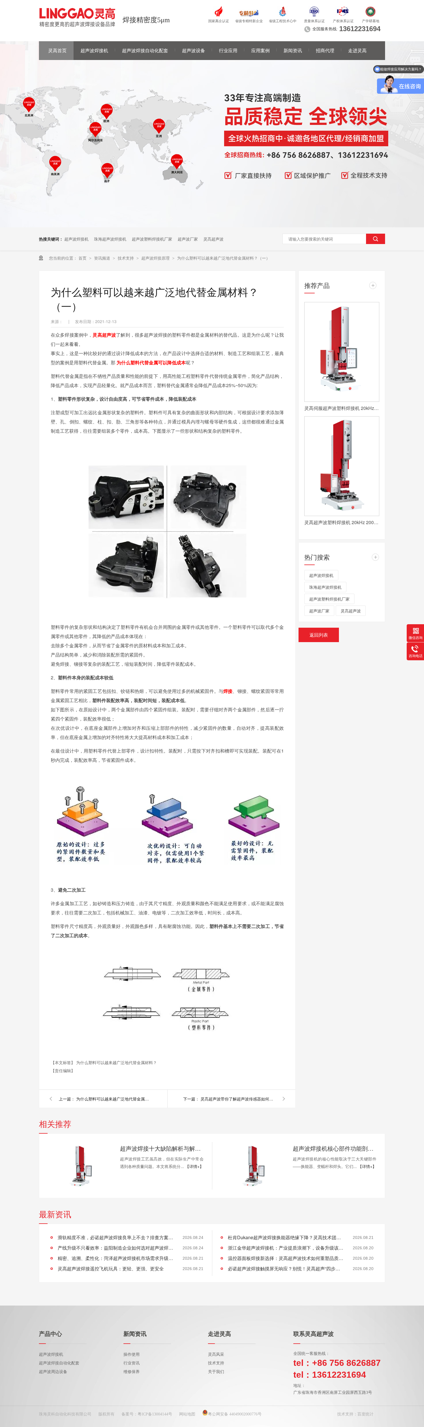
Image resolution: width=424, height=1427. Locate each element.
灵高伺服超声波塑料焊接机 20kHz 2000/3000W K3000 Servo (341, 408)
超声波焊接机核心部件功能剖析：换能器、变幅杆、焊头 (334, 1148)
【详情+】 (194, 1166)
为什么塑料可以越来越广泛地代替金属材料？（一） (223, 258)
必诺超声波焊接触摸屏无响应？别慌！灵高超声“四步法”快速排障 (285, 1268)
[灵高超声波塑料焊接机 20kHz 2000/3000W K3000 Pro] (342, 466)
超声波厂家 (188, 239)
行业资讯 (131, 1363)
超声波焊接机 (94, 50)
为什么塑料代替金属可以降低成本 (151, 362)
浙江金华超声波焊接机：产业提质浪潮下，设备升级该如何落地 (285, 1247)
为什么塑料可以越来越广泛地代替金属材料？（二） (113, 1099)
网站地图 (187, 1414)
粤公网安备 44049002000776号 (235, 1414)
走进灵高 (357, 50)
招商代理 (325, 50)
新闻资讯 (293, 50)
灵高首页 (57, 50)
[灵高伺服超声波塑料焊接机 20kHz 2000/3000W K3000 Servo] (342, 352)
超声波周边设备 (53, 1372)
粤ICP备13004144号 (155, 1414)
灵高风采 (216, 1354)
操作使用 (131, 1354)
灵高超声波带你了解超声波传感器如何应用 (237, 1099)
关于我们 (216, 1372)
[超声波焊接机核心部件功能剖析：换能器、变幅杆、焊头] (252, 1166)
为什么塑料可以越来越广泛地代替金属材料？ (116, 1062)
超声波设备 (193, 50)
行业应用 (228, 50)
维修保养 (131, 1372)
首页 (83, 258)
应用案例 (260, 50)
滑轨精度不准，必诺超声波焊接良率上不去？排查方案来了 (115, 1237)
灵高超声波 (213, 239)
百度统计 (365, 1414)
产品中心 (50, 1334)
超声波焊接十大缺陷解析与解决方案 (162, 1148)
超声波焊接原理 (156, 258)
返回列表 (318, 634)
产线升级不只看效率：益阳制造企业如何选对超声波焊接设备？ (115, 1247)
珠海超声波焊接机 (110, 239)
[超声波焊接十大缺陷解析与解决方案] (79, 1166)
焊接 (227, 691)
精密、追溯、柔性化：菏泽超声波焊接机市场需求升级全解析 (115, 1258)
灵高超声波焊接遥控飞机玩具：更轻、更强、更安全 (111, 1268)
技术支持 (126, 258)
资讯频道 (102, 258)
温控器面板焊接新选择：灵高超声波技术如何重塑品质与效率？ (285, 1258)
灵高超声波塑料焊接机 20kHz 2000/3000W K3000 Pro (341, 522)
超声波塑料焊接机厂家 (152, 239)
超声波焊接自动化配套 (145, 50)
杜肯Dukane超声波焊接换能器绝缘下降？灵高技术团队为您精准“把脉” (285, 1237)
